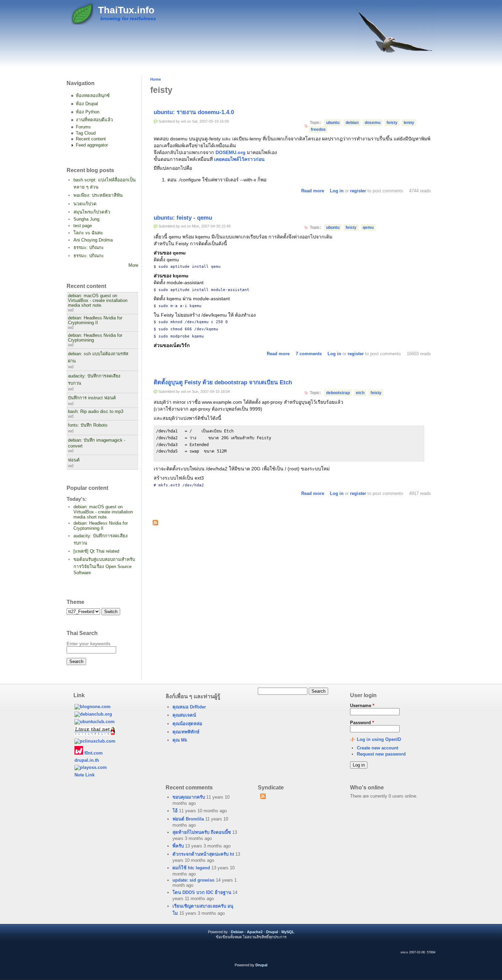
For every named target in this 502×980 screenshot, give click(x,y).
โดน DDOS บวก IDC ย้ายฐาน (201, 892)
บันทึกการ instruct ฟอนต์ (92, 398)
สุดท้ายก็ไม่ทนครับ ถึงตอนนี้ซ (201, 832)
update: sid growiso (193, 880)
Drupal (272, 932)
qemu (368, 227)
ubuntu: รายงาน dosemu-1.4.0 (194, 112)
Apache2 (255, 932)
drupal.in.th (86, 760)
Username (362, 705)
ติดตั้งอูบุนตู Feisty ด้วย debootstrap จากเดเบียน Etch (223, 382)
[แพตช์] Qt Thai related (96, 551)
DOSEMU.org (230, 152)
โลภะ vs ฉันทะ (88, 232)
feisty (392, 122)
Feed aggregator (92, 145)
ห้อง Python (87, 111)
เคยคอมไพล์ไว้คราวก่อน (239, 159)
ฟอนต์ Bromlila (188, 819)
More (133, 265)
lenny (409, 122)
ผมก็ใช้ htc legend (191, 867)
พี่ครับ (178, 845)
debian (352, 122)
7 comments (309, 353)
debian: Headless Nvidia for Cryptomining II (95, 320)
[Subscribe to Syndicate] (263, 797)
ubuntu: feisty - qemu (183, 218)
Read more (312, 190)
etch (360, 392)
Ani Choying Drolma (93, 240)
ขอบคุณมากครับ (188, 797)
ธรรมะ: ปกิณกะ (88, 247)
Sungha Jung (86, 219)
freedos (318, 129)
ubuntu (332, 122)
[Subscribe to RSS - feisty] (155, 524)
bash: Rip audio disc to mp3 (95, 411)
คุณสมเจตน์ (184, 715)
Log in (337, 190)
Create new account (377, 747)
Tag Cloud (86, 133)
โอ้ (175, 810)
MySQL (287, 932)
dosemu (372, 122)
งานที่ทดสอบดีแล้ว (94, 119)
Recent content (91, 138)
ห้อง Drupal (87, 103)
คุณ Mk (179, 740)
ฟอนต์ (74, 460)
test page (82, 225)
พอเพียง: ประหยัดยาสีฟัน (98, 195)
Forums (83, 126)
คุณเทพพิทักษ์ (185, 731)
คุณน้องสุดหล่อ (187, 723)
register (358, 190)
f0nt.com (93, 753)
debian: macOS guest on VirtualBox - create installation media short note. (97, 300)
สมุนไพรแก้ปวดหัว (91, 212)
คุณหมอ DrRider (189, 706)
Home (155, 79)
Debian (237, 932)
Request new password (381, 754)
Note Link (84, 774)
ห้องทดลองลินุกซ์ (93, 95)
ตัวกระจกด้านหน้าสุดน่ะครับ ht (203, 854)
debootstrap (338, 392)
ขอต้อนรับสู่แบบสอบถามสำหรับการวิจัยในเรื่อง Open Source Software (104, 566)
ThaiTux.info (126, 10)
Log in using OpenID (379, 739)
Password (362, 722)
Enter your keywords (88, 643)
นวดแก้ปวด (85, 203)
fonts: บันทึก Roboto (87, 425)
